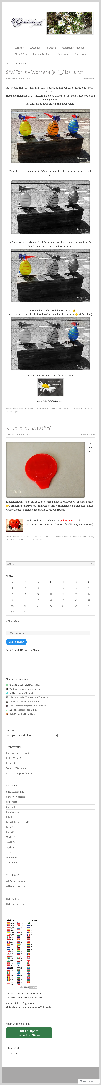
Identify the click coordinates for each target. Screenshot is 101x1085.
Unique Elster (35, 685)
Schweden (51, 48)
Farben (9, 540)
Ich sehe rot (23, 537)
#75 (39, 537)
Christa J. (10, 807)
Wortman (13, 689)
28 (89, 606)
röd (33, 540)
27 (76, 606)
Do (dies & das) (13, 812)
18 (51, 600)
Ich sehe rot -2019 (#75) (29, 428)
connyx (12, 701)
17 (38, 600)
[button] (50, 136)
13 (76, 594)
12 (63, 594)
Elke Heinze (12, 817)
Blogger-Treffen (41, 54)
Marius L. (11, 837)
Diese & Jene (21, 54)
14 (89, 594)
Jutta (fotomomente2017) (18, 822)
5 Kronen (59, 537)
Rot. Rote (40, 540)
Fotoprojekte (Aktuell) (73, 48)
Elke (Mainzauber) (17, 697)
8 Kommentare (88, 79)
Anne (56, 520)
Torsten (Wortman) (16, 768)
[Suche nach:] (50, 564)
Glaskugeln (80, 54)
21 (89, 600)
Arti (11, 693)
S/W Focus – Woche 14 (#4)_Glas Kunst (44, 72)
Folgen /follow (16, 642)
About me (35, 48)
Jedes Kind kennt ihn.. (31, 689)
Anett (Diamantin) (15, 792)
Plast (28, 540)
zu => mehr (12, 862)
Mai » (16, 621)
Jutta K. (9, 827)
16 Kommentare (87, 434)
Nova (8, 852)
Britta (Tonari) (13, 758)
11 (51, 594)
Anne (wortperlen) (15, 797)
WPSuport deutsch (15, 886)
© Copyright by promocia (59, 409)
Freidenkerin (13, 763)
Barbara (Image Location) (19, 753)
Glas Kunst (77, 409)
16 (25, 600)
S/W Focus (22, 409)
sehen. (72, 520)
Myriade (10, 847)
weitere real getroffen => (19, 773)
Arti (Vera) (11, 802)
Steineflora (11, 857)
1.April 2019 (41, 409)
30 (25, 612)
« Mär (9, 621)
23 (25, 606)
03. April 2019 (48, 537)
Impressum (63, 54)
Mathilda (10, 842)
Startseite (19, 48)
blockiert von (32, 1033)
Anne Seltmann (16, 706)
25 (51, 606)
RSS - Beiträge (13, 899)
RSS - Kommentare (15, 904)
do (10, 714)
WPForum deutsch (15, 881)
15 (12, 600)
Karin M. (10, 832)
